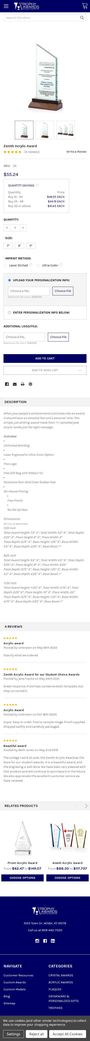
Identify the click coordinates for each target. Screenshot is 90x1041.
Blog (6, 996)
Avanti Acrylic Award (67, 863)
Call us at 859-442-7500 (45, 930)
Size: (8, 238)
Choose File (63, 291)
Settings (13, 1034)
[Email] (14, 384)
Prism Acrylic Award (22, 863)
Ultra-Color (50, 265)
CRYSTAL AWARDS (60, 975)
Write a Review (76, 151)
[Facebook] (6, 384)
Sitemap (9, 1003)
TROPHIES (55, 1008)
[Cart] (85, 6)
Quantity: (11, 219)
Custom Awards (14, 982)
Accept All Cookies (68, 1034)
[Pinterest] (30, 384)
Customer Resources (18, 975)
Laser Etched (18, 265)
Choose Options (22, 878)
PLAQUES (54, 989)
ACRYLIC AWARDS (60, 982)
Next (85, 805)
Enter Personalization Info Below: (41, 312)
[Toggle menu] (6, 6)
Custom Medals (14, 989)
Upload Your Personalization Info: (41, 280)
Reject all (36, 1034)
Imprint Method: (17, 258)
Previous (76, 805)
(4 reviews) (32, 152)
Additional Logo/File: (20, 326)
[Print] (22, 384)
